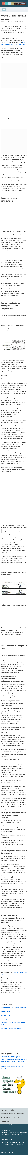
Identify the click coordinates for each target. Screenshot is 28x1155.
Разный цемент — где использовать (12, 1069)
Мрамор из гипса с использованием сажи (14, 1059)
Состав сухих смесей (7, 1019)
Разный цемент (6, 1011)
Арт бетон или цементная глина (11, 1028)
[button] (4, 9)
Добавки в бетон (18, 21)
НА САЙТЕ (11, 1110)
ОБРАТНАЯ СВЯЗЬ (6, 1139)
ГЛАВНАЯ (4, 1110)
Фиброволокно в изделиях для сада (12, 1066)
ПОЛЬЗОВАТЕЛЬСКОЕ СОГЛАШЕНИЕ (12, 1144)
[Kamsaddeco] (14, 3)
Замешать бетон (6, 1015)
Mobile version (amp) (7, 1152)
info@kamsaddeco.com (15, 1125)
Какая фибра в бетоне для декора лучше (13, 1008)
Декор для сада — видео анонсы (11, 1117)
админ (5, 21)
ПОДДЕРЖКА (5, 1121)
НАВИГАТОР (20, 1114)
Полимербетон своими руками (10, 1057)
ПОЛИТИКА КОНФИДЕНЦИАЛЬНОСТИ (13, 1142)
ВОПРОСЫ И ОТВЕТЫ (8, 1114)
